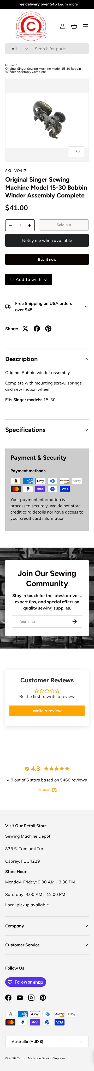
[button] (74, 26)
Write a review (47, 710)
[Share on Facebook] (37, 328)
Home (9, 65)
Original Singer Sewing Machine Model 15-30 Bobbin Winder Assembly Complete (43, 70)
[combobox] (47, 48)
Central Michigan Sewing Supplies (41, 1058)
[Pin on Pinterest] (48, 328)
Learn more (68, 4)
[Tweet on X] (25, 328)
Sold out (64, 224)
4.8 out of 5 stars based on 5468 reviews (47, 780)
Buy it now (47, 259)
